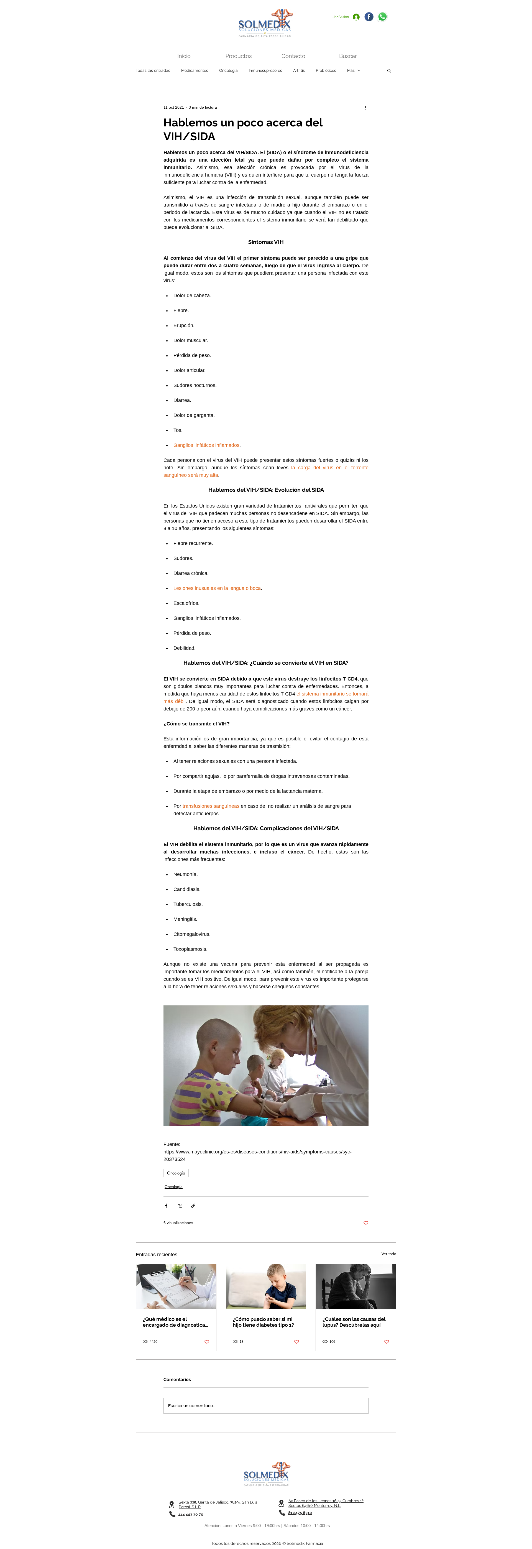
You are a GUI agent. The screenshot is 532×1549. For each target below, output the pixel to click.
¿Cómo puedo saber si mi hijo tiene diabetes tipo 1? (263, 1322)
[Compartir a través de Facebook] (166, 1205)
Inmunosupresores (265, 70)
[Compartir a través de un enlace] (193, 1205)
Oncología (228, 70)
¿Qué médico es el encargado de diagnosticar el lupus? (175, 1322)
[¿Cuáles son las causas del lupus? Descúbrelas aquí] (356, 1286)
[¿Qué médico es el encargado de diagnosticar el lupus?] (176, 1286)
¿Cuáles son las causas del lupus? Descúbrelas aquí (354, 1322)
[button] (389, 70)
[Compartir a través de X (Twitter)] (179, 1205)
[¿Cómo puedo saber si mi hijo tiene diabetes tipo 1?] (266, 1286)
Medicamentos (194, 70)
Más (351, 70)
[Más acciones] (365, 107)
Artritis (299, 70)
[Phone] (172, 1514)
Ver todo (389, 1254)
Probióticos (326, 70)
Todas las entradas (153, 70)
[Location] (171, 1504)
